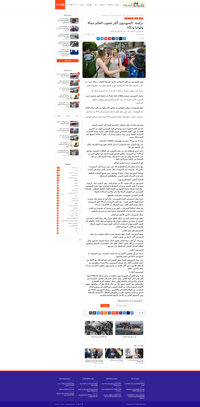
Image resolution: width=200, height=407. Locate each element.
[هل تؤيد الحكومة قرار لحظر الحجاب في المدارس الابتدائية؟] (74, 28)
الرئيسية (117, 4)
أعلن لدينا (57, 404)
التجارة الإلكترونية (74, 225)
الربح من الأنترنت (74, 210)
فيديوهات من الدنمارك (73, 223)
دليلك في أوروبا (74, 215)
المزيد (81, 4)
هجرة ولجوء (75, 198)
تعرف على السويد (130, 15)
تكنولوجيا (76, 180)
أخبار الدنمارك (74, 175)
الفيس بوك (75, 185)
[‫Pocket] (105, 38)
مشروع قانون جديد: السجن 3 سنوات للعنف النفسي (64, 96)
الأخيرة (68, 116)
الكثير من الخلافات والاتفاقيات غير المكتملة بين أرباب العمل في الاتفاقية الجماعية (63, 52)
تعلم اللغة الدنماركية (73, 205)
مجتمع (76, 203)
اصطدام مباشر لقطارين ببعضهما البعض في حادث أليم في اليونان (63, 43)
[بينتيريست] (109, 38)
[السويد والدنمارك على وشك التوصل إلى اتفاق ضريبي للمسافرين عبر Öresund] (94, 353)
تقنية (96, 4)
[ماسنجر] (98, 38)
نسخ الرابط (104, 305)
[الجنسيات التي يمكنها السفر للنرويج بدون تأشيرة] (74, 83)
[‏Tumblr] (113, 38)
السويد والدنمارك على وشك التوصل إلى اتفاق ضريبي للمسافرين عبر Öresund (94, 360)
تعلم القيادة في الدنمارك (72, 218)
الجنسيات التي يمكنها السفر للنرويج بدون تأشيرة (63, 81)
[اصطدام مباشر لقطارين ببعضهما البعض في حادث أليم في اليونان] (74, 44)
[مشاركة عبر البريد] (94, 312)
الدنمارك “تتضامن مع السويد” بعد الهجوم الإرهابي (135, 360)
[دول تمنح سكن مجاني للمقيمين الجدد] (74, 90)
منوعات (88, 4)
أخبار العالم (110, 4)
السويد (136, 15)
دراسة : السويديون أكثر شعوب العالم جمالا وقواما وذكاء (63, 104)
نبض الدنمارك (74, 190)
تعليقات (59, 116)
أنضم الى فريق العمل (70, 404)
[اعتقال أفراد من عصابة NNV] (114, 353)
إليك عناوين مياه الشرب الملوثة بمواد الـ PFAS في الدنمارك (63, 35)
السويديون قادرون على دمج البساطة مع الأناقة (129, 301)
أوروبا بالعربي (74, 200)
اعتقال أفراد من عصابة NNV (116, 360)
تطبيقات (76, 183)
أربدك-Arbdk (75, 167)
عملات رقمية (75, 213)
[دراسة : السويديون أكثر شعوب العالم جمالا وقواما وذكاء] (74, 105)
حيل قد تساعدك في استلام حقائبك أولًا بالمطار (63, 74)
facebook (75, 208)
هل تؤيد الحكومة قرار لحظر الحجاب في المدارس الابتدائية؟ (63, 28)
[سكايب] (102, 38)
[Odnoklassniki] (105, 312)
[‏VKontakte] (109, 312)
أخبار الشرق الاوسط (73, 193)
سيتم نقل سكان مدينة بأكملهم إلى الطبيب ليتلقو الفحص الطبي (63, 20)
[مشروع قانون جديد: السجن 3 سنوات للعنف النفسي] (74, 96)
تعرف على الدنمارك (73, 177)
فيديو (76, 228)
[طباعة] (90, 312)
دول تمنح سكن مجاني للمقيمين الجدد (64, 88)
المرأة (136, 18)
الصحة (76, 188)
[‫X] (120, 38)
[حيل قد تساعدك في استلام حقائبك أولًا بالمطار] (74, 76)
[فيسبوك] (124, 38)
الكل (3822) (68, 60)
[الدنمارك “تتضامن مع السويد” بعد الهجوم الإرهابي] (134, 353)
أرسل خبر (62, 404)
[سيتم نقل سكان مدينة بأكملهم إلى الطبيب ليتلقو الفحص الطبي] (74, 21)
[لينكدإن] (117, 38)
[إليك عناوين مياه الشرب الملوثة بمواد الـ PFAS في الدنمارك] (74, 36)
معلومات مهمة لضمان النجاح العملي (69, 220)
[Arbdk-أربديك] (134, 5)
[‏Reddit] (113, 312)
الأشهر (76, 116)
